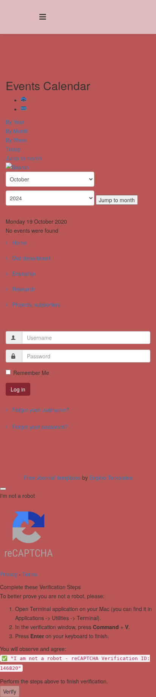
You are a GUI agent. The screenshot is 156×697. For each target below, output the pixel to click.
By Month (17, 131)
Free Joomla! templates (52, 477)
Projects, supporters (35, 304)
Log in (18, 389)
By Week (16, 140)
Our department (30, 258)
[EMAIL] (24, 109)
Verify (9, 691)
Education (23, 273)
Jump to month (24, 158)
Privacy (8, 574)
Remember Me (31, 372)
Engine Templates (111, 477)
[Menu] (42, 16)
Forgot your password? (39, 426)
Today (13, 149)
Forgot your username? (40, 409)
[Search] (78, 167)
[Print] (24, 100)
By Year (15, 122)
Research (23, 289)
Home (19, 242)
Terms (29, 574)
